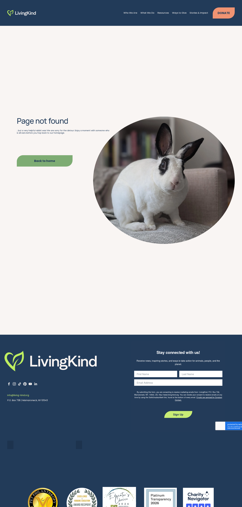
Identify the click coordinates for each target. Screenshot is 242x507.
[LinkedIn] (35, 384)
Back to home (44, 161)
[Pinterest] (25, 384)
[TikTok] (19, 384)
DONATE (224, 13)
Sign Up (178, 414)
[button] (10, 445)
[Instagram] (14, 384)
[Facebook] (9, 384)
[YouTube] (30, 384)
